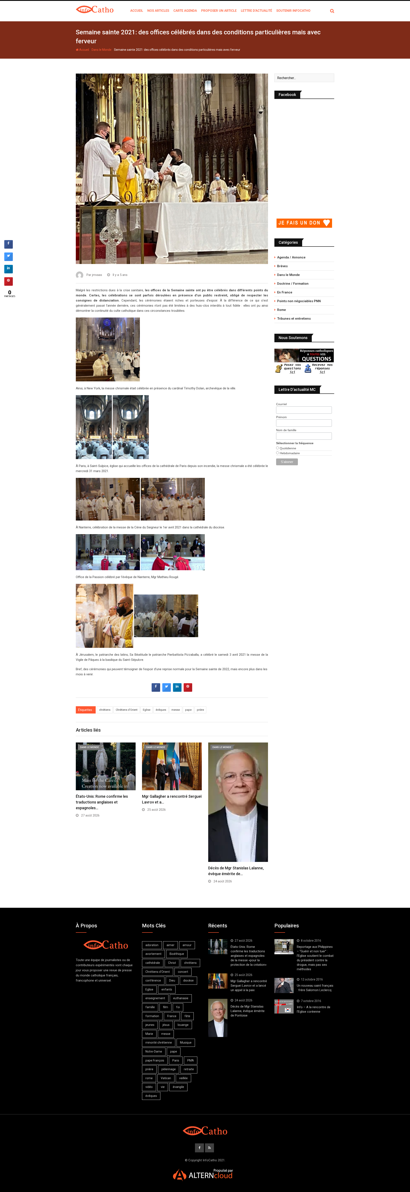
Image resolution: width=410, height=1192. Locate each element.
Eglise (146, 709)
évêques (161, 709)
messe (175, 709)
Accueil (136, 11)
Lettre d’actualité (256, 11)
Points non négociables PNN (299, 301)
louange (183, 1025)
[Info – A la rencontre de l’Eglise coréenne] (284, 1006)
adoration (151, 945)
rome (149, 1078)
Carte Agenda (185, 11)
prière (200, 709)
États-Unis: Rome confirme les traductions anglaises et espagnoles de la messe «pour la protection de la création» (248, 956)
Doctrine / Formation (293, 284)
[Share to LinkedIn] (177, 690)
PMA (190, 1060)
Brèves (282, 266)
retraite (189, 1069)
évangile (178, 1087)
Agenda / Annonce (291, 257)
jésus (166, 1025)
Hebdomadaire (289, 453)
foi (178, 1007)
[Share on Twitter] (166, 690)
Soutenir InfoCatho (293, 11)
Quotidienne (287, 448)
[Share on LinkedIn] (8, 272)
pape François (154, 1060)
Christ (172, 962)
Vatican (166, 1078)
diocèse (188, 980)
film (165, 1007)
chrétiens (104, 709)
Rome (281, 310)
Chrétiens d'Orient (127, 709)
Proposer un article (219, 11)
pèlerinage (168, 1069)
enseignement (155, 998)
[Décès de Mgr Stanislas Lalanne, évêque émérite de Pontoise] (217, 1018)
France (171, 1016)
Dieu (172, 980)
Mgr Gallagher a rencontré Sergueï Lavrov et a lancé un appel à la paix (249, 985)
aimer (170, 945)
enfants (166, 989)
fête (187, 1016)
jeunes (149, 1025)
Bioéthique (177, 954)
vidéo (149, 1087)
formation (152, 1016)
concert (183, 971)
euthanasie (180, 998)
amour (187, 945)
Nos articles (158, 11)
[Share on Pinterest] (188, 690)
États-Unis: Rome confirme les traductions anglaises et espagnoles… (102, 802)
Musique (186, 1042)
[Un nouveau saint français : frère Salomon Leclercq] (284, 985)
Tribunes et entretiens (294, 318)
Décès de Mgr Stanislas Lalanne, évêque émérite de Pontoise (248, 1011)
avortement (153, 954)
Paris (175, 1060)
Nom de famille (286, 430)
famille (150, 1007)
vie (163, 1087)
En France (284, 292)
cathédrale (152, 962)
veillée (183, 1078)
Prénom (281, 417)
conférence (153, 980)
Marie (149, 1033)
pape (188, 709)
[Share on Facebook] (156, 690)
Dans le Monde (101, 49)
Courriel (281, 404)
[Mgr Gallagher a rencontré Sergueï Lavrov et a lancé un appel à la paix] (217, 981)
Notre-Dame (153, 1051)
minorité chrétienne (158, 1042)
